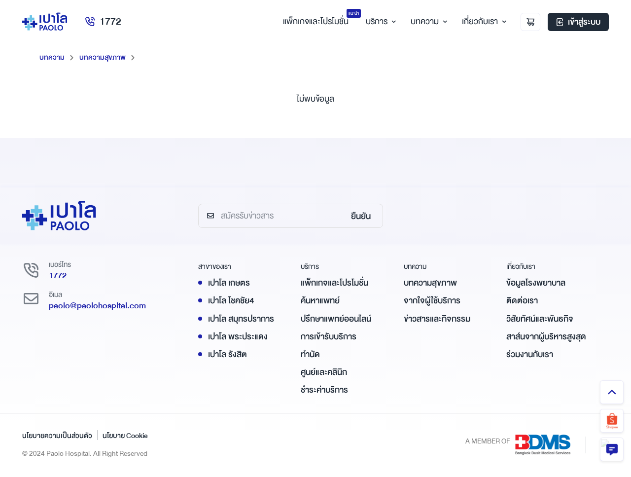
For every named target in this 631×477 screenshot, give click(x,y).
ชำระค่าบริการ (324, 390)
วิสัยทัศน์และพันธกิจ (539, 319)
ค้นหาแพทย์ (320, 301)
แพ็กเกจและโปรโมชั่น (334, 283)
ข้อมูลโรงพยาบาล (535, 283)
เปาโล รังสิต (227, 354)
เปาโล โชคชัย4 (231, 301)
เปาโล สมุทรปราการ (241, 319)
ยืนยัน (361, 216)
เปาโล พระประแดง (238, 337)
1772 (110, 21)
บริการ (376, 21)
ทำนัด (310, 354)
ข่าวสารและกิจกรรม (437, 319)
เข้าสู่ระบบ (584, 22)
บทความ (425, 21)
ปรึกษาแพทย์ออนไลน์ (336, 319)
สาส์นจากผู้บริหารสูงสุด (546, 337)
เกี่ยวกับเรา (480, 21)
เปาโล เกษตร (229, 283)
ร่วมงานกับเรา (529, 354)
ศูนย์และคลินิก (324, 372)
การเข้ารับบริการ (328, 337)
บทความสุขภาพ (102, 57)
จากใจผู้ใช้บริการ (432, 301)
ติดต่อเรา (522, 301)
